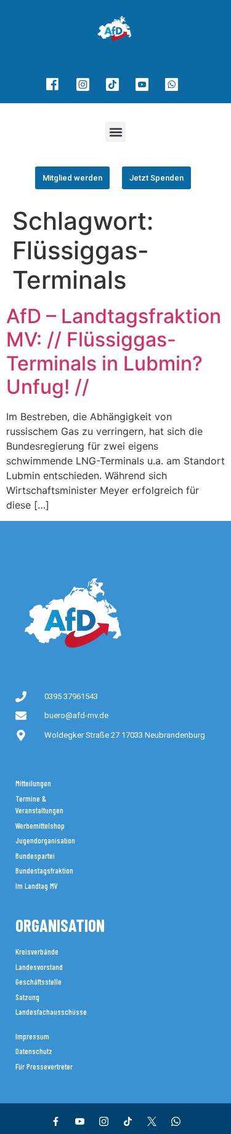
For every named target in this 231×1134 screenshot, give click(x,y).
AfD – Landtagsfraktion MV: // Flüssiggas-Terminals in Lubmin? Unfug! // (113, 351)
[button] (115, 132)
